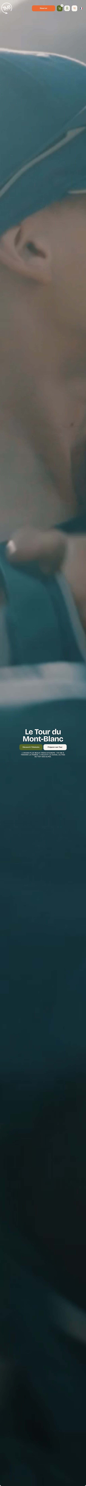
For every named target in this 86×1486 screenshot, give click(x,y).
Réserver (43, 8)
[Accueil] (6, 8)
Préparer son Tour (55, 747)
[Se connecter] (67, 8)
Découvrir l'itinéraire (31, 747)
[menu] (74, 8)
